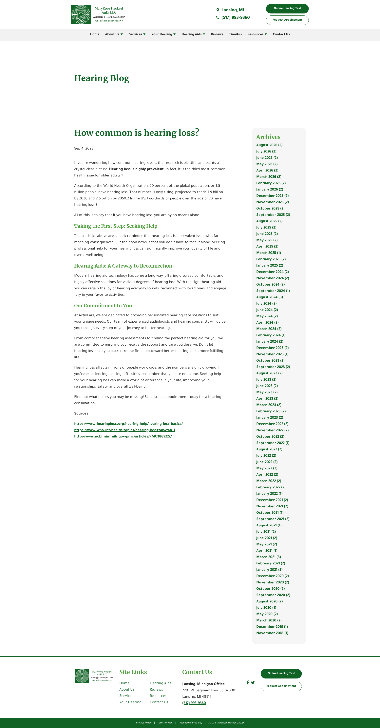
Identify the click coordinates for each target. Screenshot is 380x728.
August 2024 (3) (269, 298)
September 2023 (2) (273, 367)
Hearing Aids (192, 34)
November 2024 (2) (272, 279)
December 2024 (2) (272, 272)
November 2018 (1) (272, 634)
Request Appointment (281, 686)
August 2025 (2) (269, 222)
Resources (256, 34)
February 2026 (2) (271, 184)
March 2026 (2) (268, 177)
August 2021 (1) (268, 526)
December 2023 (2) (272, 348)
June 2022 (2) (266, 462)
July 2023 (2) (266, 380)
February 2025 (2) (271, 260)
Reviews (217, 34)
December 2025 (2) (272, 196)
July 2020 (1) (266, 608)
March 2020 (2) (268, 621)
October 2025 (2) (270, 209)
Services (136, 34)
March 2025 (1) (268, 253)
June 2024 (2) (267, 310)
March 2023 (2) (268, 405)
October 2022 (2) (270, 437)
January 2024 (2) (269, 342)
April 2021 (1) (266, 551)
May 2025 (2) (266, 241)
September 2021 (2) (272, 519)
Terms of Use (165, 723)
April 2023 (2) (267, 399)
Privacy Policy (143, 723)
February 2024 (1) (270, 336)
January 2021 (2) (269, 570)
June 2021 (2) (266, 538)
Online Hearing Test (281, 673)
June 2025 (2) (267, 234)
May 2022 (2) (266, 469)
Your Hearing (162, 34)
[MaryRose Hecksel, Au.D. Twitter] (253, 684)
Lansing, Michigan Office (203, 684)
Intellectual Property (190, 723)
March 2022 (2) (268, 481)
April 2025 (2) (267, 247)
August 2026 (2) (269, 146)
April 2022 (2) (267, 475)
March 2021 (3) (268, 557)
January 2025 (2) (269, 266)
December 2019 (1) (272, 627)
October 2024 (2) (270, 285)
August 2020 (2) (269, 602)
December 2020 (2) (272, 576)
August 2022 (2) (269, 450)
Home (94, 34)
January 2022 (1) (269, 494)
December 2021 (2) (272, 500)
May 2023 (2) (266, 393)
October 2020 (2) (270, 589)
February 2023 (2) (271, 412)
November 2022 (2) (272, 431)
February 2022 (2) (270, 488)
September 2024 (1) (273, 291)
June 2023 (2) (267, 386)
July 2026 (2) (266, 152)
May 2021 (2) (266, 545)
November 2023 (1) (272, 355)
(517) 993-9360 (235, 18)
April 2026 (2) (267, 171)
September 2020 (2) (273, 595)
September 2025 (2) (273, 215)
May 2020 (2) (267, 615)
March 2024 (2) (268, 329)
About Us (112, 34)
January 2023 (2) (269, 418)
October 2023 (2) (270, 361)
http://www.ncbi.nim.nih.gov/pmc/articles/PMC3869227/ (123, 437)
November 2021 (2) (272, 507)
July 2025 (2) (266, 228)
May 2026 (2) (266, 165)
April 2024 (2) (267, 323)
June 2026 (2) (267, 158)
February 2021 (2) (270, 564)
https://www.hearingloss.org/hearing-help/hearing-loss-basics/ (128, 424)
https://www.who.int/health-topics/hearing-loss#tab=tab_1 (124, 431)
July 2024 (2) (266, 304)
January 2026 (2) (269, 190)
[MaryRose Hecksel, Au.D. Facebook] (248, 684)
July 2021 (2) (266, 532)
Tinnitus (235, 34)
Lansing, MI (232, 10)
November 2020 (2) (272, 583)
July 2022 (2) (266, 456)
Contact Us (281, 34)
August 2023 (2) (269, 374)
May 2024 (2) (267, 317)
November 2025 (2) (272, 203)
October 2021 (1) (269, 513)
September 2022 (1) (272, 443)
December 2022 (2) (272, 424)
